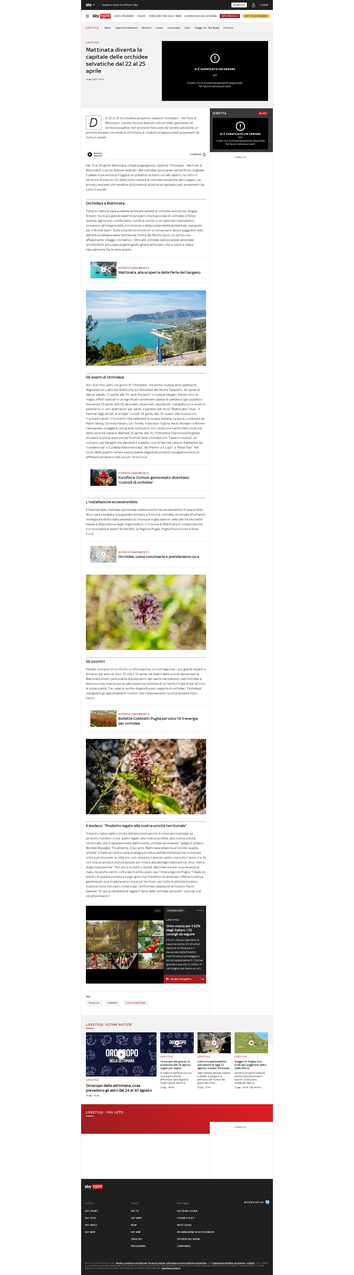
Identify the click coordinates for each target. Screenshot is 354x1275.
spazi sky (136, 1239)
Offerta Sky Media (188, 1239)
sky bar (135, 1232)
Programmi (138, 1246)
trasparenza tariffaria (222, 1263)
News (108, 27)
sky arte (90, 1232)
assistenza (239, 1263)
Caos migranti (124, 16)
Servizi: (135, 1203)
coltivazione (136, 1002)
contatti (251, 1263)
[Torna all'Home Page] (102, 16)
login (264, 5)
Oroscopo (174, 27)
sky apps (136, 1218)
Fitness (228, 27)
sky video (91, 1225)
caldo (141, 16)
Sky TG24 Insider (256, 16)
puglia (94, 1002)
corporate (184, 1246)
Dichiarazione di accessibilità (195, 1232)
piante (113, 1002)
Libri (187, 27)
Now (134, 1225)
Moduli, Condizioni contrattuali (131, 1263)
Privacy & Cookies (156, 1263)
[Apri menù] (87, 16)
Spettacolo (230, 16)
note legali (184, 1225)
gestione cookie (187, 1211)
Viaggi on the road (207, 27)
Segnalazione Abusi (171, 1268)
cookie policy (186, 1218)
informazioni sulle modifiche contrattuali (186, 1263)
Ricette (146, 27)
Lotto (159, 27)
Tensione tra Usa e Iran (165, 16)
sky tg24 (90, 1218)
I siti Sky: (89, 1203)
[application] (96, 154)
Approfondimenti (127, 27)
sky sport (91, 1211)
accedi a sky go (254, 1202)
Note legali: (183, 1203)
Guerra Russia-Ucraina (201, 16)
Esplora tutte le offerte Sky (120, 5)
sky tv (135, 1211)
